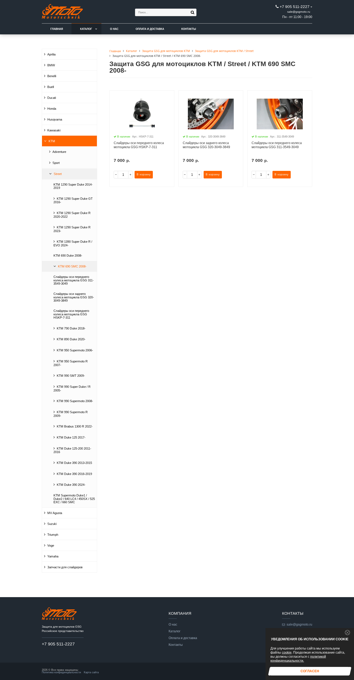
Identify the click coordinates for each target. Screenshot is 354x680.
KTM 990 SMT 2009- (71, 375)
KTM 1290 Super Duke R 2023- (72, 229)
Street (58, 174)
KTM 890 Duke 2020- (71, 339)
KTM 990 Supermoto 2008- (75, 401)
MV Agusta (54, 513)
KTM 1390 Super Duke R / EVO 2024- (72, 243)
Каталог (86, 28)
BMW (51, 65)
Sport (56, 163)
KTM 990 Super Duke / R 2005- (72, 388)
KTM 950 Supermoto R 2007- (70, 363)
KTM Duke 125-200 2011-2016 (72, 450)
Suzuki (52, 524)
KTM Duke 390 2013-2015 (74, 463)
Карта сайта (91, 672)
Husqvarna (54, 119)
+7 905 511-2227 (295, 7)
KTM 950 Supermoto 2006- (75, 350)
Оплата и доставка (150, 28)
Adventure (59, 151)
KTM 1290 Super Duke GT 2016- (73, 200)
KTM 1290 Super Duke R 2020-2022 (72, 214)
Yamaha (52, 556)
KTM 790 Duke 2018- (71, 328)
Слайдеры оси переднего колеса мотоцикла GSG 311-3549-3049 (73, 280)
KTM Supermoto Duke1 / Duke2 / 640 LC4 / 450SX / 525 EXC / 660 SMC (74, 499)
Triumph (52, 534)
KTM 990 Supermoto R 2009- (70, 413)
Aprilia (51, 54)
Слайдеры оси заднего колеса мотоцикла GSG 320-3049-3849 (73, 297)
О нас (114, 28)
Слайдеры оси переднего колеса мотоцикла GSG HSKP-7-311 (71, 314)
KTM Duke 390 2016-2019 (74, 474)
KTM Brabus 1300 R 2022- (75, 426)
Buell (50, 87)
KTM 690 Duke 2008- (67, 255)
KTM (52, 141)
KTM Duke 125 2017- (71, 437)
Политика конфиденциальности (61, 672)
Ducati (51, 97)
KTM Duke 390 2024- (71, 484)
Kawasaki (53, 130)
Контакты (188, 28)
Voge (50, 545)
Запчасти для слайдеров (65, 567)
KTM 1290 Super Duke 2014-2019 (73, 186)
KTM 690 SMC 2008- (72, 266)
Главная (56, 28)
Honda (51, 108)
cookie (287, 652)
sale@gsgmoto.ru (298, 11)
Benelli (51, 76)
